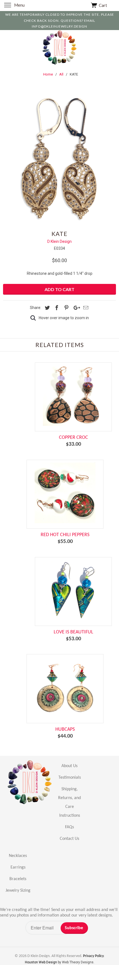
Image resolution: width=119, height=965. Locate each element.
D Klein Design (59, 241)
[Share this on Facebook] (55, 308)
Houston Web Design (41, 962)
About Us (69, 766)
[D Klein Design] (59, 48)
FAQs (69, 827)
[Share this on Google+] (75, 308)
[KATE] (59, 159)
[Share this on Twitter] (46, 308)
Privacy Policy (93, 956)
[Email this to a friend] (85, 308)
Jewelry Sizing (18, 890)
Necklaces (18, 856)
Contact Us (69, 839)
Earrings (18, 867)
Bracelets (17, 879)
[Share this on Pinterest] (65, 308)
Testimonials (69, 777)
